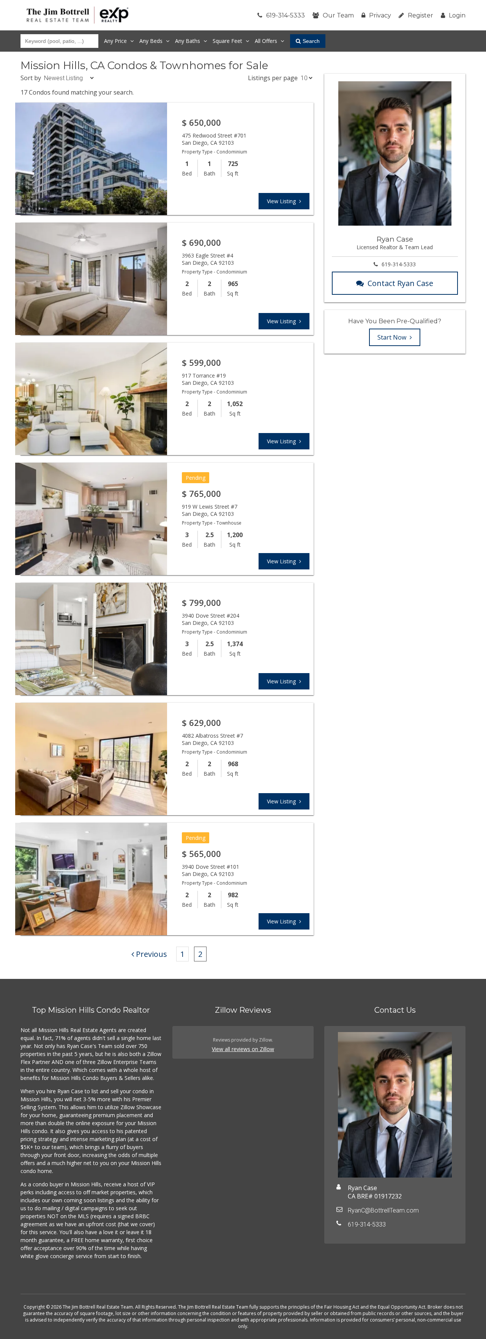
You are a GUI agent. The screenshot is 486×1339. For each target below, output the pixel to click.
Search (311, 41)
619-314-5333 (285, 15)
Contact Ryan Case (400, 283)
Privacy (380, 15)
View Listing (282, 201)
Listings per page (273, 78)
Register (420, 15)
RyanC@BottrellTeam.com (383, 1210)
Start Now (392, 337)
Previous (151, 954)
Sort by (31, 78)
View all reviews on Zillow (243, 1049)
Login (457, 15)
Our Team (338, 15)
